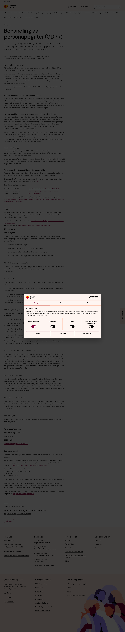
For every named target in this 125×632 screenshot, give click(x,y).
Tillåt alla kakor (86, 333)
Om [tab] (88, 303)
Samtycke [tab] (37, 303)
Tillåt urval (62, 333)
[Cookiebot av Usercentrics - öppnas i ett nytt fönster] (91, 297)
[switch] (53, 326)
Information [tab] (62, 303)
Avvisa (38, 333)
